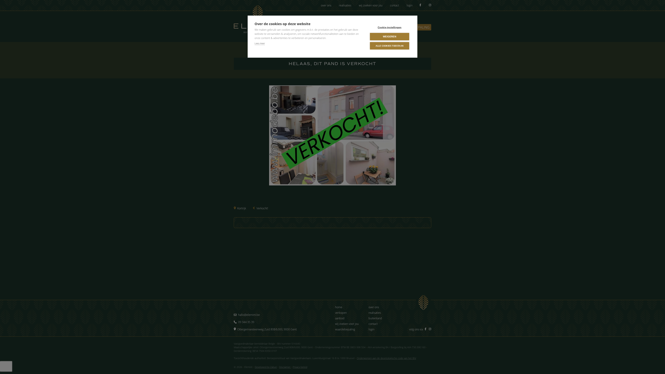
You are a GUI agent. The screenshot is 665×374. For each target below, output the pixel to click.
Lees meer (260, 43)
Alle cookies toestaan (390, 46)
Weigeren (389, 36)
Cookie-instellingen (390, 27)
